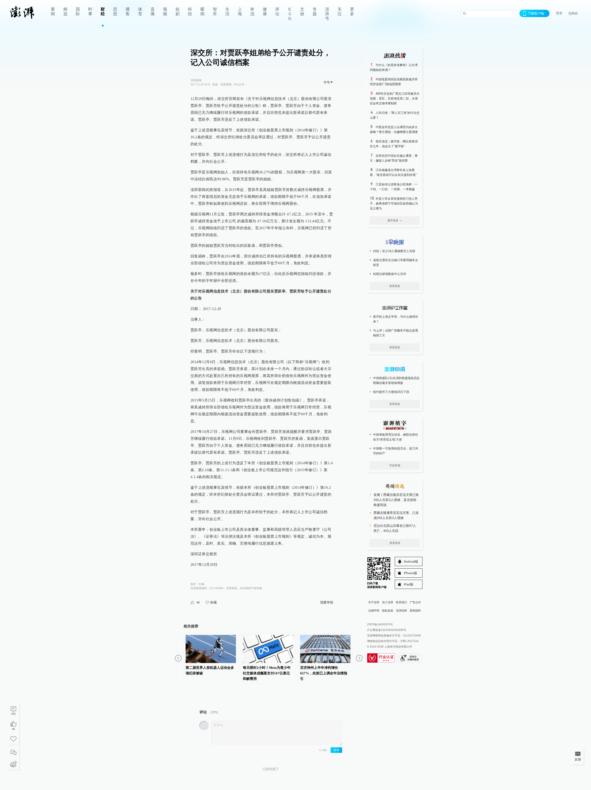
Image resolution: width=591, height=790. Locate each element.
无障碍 (573, 13)
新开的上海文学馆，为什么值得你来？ (395, 319)
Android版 (411, 561)
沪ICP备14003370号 (380, 624)
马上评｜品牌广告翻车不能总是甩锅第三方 (395, 333)
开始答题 (394, 465)
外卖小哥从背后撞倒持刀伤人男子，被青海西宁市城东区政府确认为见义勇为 (394, 203)
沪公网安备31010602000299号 (386, 630)
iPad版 (408, 584)
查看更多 (394, 286)
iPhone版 (410, 573)
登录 (559, 13)
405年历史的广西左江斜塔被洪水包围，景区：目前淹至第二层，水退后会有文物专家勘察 (394, 98)
